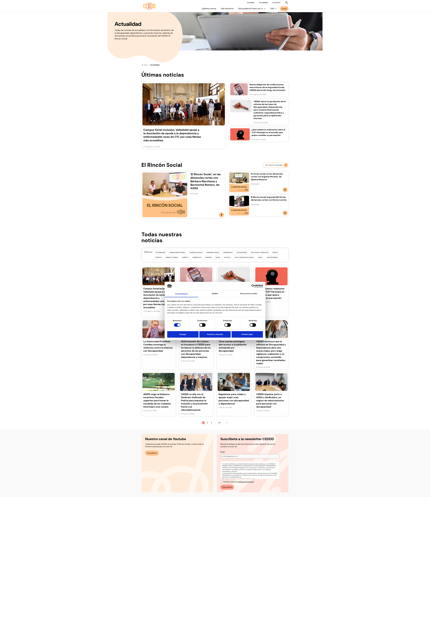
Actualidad (263, 2)
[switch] (202, 325)
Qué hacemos (227, 8)
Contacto (276, 2)
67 (219, 423)
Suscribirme (152, 453)
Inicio (146, 65)
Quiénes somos (209, 8)
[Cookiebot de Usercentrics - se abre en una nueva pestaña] (253, 286)
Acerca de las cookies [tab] (248, 293)
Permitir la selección (215, 334)
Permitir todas (247, 334)
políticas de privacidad (246, 482)
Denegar (183, 334)
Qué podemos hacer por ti (250, 8)
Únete (284, 8)
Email (222, 452)
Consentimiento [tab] (181, 294)
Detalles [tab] (215, 293)
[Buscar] (286, 2)
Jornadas (250, 2)
